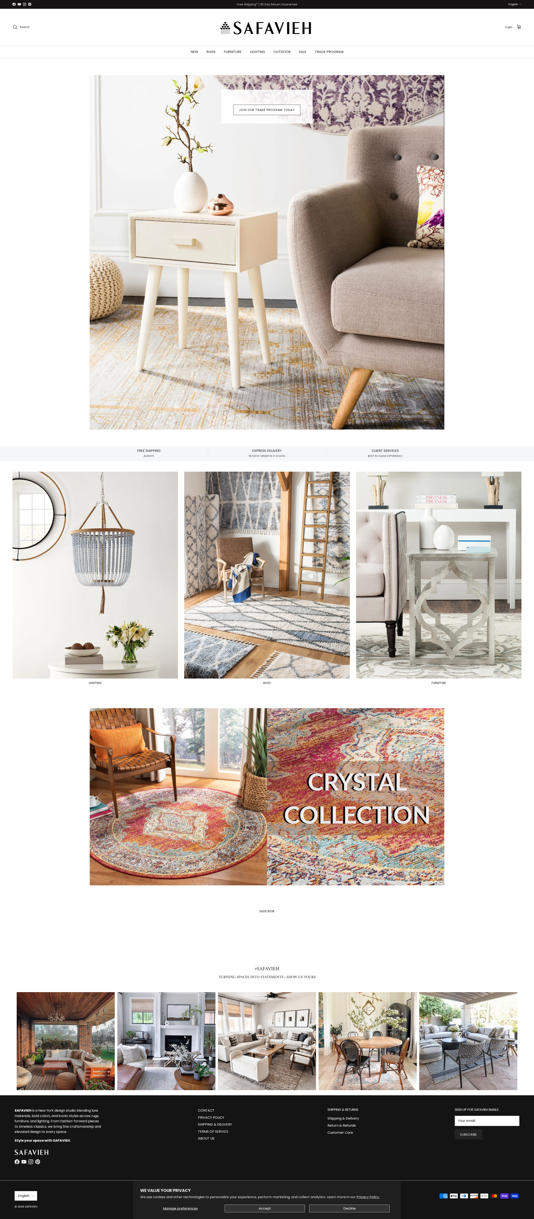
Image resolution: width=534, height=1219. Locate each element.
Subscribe (468, 1134)
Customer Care (340, 1132)
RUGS (211, 51)
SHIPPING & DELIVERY (215, 1124)
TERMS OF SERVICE (213, 1131)
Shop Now (267, 911)
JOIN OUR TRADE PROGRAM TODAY (267, 110)
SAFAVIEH (31, 1207)
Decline (349, 1208)
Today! (323, 4)
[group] (66, 1041)
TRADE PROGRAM (329, 51)
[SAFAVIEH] (267, 27)
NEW (194, 51)
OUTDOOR (282, 51)
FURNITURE (233, 51)
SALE (302, 51)
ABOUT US (206, 1138)
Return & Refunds (341, 1125)
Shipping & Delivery (343, 1118)
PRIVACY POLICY (211, 1117)
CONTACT (206, 1110)
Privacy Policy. (368, 1197)
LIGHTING (257, 51)
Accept (265, 1208)
